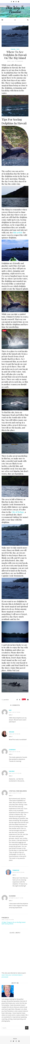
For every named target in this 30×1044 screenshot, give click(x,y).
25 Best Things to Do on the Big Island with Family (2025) (13, 923)
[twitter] (13, 1)
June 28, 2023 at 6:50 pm (18, 872)
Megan (11, 732)
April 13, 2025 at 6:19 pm (8, 919)
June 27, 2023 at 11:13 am (15, 793)
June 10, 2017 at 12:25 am (15, 773)
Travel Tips (15, 49)
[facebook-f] (11, 1)
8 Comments (19, 61)
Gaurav (11, 771)
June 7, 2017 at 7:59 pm (14, 712)
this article (17, 232)
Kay (10, 710)
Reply (10, 715)
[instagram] (16, 1)
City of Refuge (18, 512)
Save (24, 699)
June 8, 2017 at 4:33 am (14, 734)
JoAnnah (12, 750)
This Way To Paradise (15, 10)
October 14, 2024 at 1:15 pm (16, 898)
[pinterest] (18, 1)
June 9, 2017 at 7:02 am (14, 751)
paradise (6, 699)
